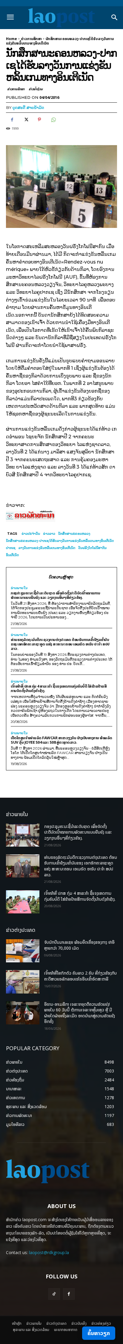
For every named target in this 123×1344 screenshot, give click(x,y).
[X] (26, 120)
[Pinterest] (39, 120)
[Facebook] (12, 120)
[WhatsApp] (53, 120)
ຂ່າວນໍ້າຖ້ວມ (35, 89)
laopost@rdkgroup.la (49, 1252)
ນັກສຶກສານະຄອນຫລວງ (74, 533)
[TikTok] (54, 1294)
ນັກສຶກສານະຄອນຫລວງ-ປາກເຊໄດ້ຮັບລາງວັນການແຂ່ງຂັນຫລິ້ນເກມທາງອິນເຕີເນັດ (60, 541)
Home (11, 38)
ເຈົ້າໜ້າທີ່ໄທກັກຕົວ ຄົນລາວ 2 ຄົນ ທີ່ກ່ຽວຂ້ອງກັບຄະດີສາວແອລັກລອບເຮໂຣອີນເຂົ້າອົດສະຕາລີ (80, 976)
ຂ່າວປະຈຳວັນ (30, 533)
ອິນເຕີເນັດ (12, 555)
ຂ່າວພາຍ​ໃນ (19, 588)
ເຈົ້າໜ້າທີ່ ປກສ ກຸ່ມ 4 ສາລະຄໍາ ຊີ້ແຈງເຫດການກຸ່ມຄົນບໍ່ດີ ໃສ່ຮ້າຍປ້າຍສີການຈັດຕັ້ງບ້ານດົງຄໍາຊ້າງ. (59, 688)
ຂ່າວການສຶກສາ (31, 38)
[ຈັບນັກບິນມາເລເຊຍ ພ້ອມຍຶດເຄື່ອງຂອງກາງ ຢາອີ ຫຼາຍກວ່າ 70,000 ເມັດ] (22, 950)
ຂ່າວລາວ (49, 533)
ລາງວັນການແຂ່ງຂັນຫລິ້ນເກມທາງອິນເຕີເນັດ (47, 548)
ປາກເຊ (11, 548)
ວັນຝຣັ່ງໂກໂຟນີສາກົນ (92, 548)
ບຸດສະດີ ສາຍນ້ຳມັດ (28, 107)
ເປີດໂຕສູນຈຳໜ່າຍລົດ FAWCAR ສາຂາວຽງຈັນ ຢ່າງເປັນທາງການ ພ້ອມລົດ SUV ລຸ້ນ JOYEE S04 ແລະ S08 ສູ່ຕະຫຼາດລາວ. (61, 740)
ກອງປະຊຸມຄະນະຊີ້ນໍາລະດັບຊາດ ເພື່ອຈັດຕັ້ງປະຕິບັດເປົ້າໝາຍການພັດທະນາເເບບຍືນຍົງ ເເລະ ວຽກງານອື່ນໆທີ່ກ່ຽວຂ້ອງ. (55, 595)
